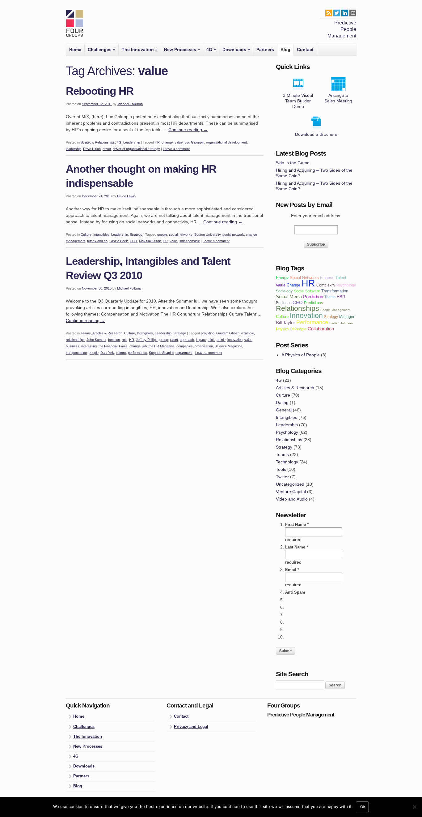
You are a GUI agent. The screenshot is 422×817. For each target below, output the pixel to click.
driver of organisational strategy (136, 149)
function (114, 340)
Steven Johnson (341, 323)
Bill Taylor (285, 322)
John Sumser (96, 340)
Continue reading (188, 129)
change (167, 142)
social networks (180, 234)
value (179, 142)
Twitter (282, 476)
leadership (73, 149)
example (247, 333)
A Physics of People (300, 354)
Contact (305, 49)
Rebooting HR (99, 91)
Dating (282, 402)
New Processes (182, 49)
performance (137, 353)
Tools (281, 469)
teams (329, 297)
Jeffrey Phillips (147, 340)
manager (346, 317)
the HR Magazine (162, 346)
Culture (86, 234)
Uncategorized (290, 484)
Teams (86, 333)
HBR (341, 297)
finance (327, 277)
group (163, 340)
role (124, 340)
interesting (89, 346)
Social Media (289, 296)
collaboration (321, 328)
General (284, 409)
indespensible (189, 241)
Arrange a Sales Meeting (338, 98)
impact (201, 340)
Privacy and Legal (191, 727)
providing (207, 333)
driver (107, 149)
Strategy (87, 142)
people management (335, 310)
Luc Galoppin (194, 142)
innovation (235, 340)
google (162, 234)
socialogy (284, 291)
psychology (346, 285)
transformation (334, 291)
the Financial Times (113, 346)
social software (307, 291)
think (211, 340)
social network (233, 234)
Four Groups (74, 23)
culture (121, 353)
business (72, 346)
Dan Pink (107, 353)
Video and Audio (292, 499)
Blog (285, 49)
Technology (287, 461)
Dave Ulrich (92, 149)
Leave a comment (176, 149)
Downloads (236, 49)
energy (282, 277)
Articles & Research (107, 333)
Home (75, 49)
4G (211, 49)
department (183, 353)
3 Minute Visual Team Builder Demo (298, 101)
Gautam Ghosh (227, 333)
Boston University (207, 234)
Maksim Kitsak (150, 241)
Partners (265, 49)
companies (184, 346)
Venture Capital (291, 491)
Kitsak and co (97, 241)
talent (174, 340)
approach (187, 340)
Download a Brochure (316, 134)
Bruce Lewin (126, 196)
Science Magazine (228, 346)
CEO (133, 241)
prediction (313, 296)
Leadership (131, 142)
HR (157, 142)
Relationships (105, 142)
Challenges (101, 49)
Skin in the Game (293, 162)
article (221, 340)
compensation (76, 353)
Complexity (325, 285)
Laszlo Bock (118, 241)
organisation (204, 346)
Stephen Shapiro (161, 353)
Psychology (287, 432)
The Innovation (140, 49)
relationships (75, 340)
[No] (414, 807)
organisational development (226, 142)
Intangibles (101, 234)
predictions (313, 303)
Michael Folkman (130, 104)
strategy (331, 317)
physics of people (291, 329)
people (94, 353)
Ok (362, 807)
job (144, 346)
